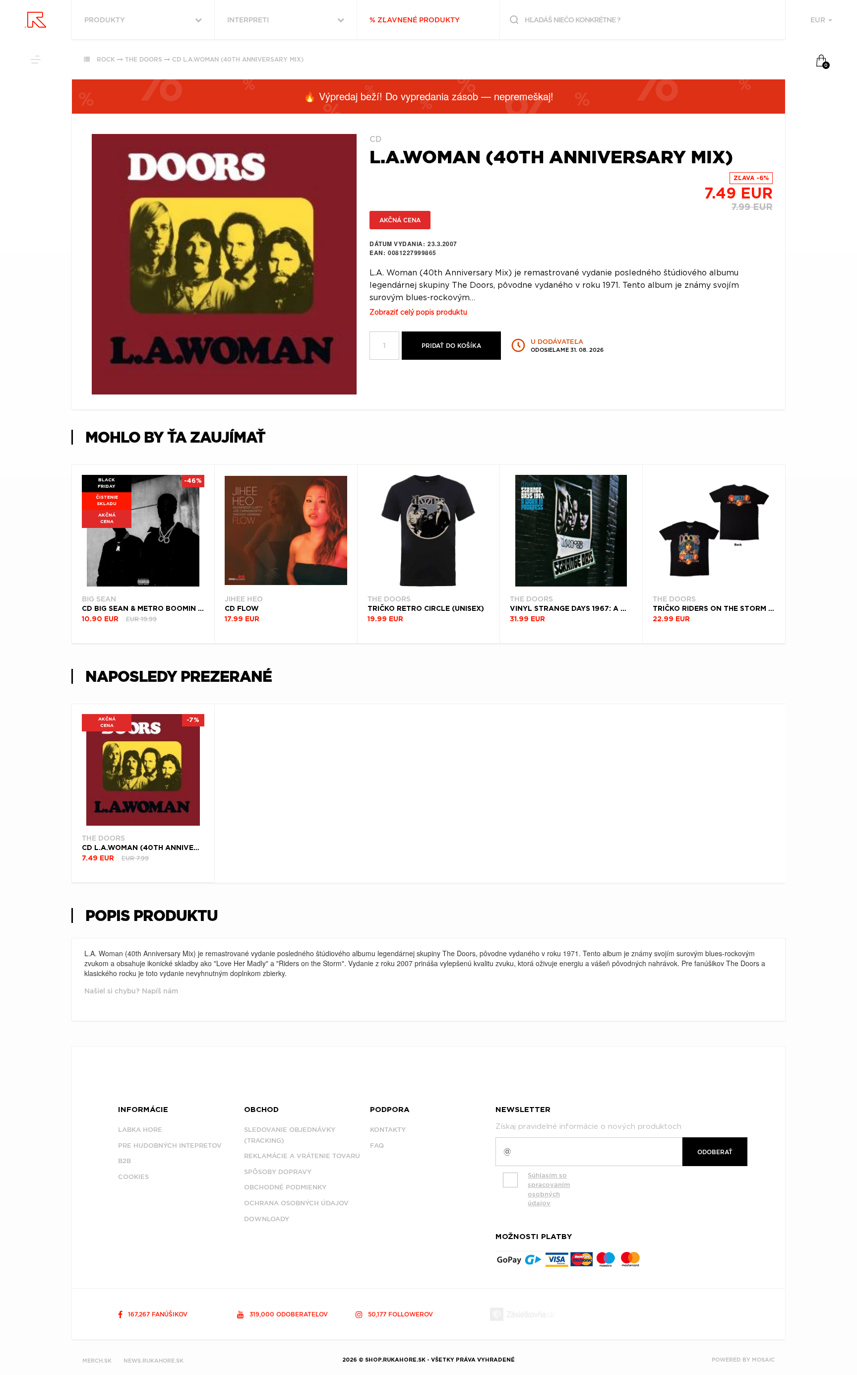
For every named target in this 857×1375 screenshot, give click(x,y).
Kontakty (388, 1129)
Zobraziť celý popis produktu (418, 312)
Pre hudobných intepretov (170, 1145)
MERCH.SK (97, 1360)
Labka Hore (140, 1129)
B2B (124, 1161)
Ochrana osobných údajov (296, 1203)
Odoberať (715, 1152)
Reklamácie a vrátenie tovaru (302, 1156)
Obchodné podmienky (285, 1187)
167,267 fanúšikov (156, 1314)
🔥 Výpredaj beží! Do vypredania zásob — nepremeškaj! (428, 96)
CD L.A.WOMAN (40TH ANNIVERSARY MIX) (238, 59)
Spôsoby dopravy (277, 1172)
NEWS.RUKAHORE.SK (153, 1360)
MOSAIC (763, 1359)
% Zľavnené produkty (414, 20)
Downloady (266, 1219)
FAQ (377, 1145)
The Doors (143, 59)
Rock (106, 59)
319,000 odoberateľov (287, 1314)
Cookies (133, 1176)
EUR (818, 20)
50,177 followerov (399, 1314)
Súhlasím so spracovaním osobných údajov (549, 1189)
